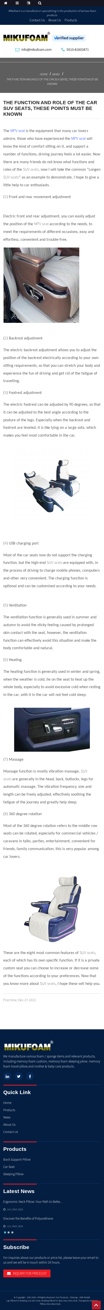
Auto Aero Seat (70, 1300)
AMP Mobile (85, 1297)
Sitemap (74, 1297)
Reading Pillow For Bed (51, 1300)
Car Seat (9, 1167)
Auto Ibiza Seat (53, 1303)
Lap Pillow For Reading (16, 1300)
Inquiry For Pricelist (30, 1273)
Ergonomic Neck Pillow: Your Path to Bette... (32, 1202)
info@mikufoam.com (36, 49)
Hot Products (62, 1297)
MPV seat (17, 130)
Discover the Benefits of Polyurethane (28, 1218)
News (55, 74)
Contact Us (37, 20)
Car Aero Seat (34, 1300)
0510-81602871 (78, 49)
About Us (54, 20)
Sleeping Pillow (13, 1174)
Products (71, 20)
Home (43, 74)
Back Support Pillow (17, 1159)
